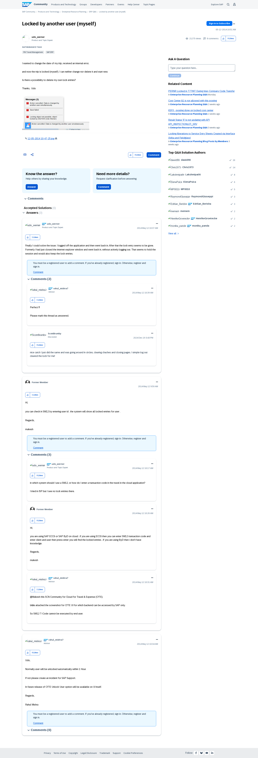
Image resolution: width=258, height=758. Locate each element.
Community (40, 4)
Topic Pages (149, 4)
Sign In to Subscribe (219, 23)
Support (117, 753)
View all (172, 233)
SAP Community (28, 12)
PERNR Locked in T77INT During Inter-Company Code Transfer (201, 91)
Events (121, 4)
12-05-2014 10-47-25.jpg (41, 138)
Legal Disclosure (89, 753)
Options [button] (234, 24)
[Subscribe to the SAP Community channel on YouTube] (207, 753)
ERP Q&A (92, 12)
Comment (153, 155)
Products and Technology (63, 4)
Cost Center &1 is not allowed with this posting (192, 100)
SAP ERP (50, 52)
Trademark (104, 753)
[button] (223, 38)
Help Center (134, 4)
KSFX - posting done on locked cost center (190, 110)
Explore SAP (217, 4)
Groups (83, 4)
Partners (110, 4)
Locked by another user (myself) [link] (112, 12)
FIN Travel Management (33, 52)
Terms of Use (59, 753)
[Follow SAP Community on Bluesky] (201, 753)
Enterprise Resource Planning (74, 12)
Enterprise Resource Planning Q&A (189, 94)
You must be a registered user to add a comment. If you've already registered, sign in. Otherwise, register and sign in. (89, 265)
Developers (96, 4)
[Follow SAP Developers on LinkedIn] (212, 753)
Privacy (47, 753)
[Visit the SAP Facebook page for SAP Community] (196, 753)
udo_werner (38, 37)
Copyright (73, 753)
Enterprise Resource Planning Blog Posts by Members (199, 141)
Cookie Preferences (133, 753)
